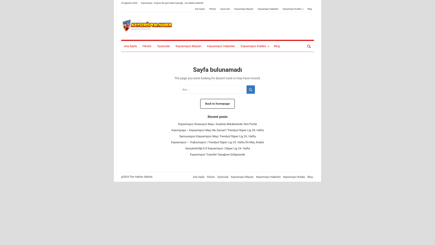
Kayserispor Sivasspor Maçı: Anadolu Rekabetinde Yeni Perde (217, 124)
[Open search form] (309, 46)
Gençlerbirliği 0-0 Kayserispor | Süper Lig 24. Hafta (217, 148)
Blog (310, 9)
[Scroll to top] (428, 238)
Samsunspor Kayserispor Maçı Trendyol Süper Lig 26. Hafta (217, 136)
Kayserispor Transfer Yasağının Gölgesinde (217, 154)
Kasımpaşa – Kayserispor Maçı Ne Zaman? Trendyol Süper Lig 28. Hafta (217, 130)
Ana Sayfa (200, 9)
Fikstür (212, 9)
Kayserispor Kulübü (292, 9)
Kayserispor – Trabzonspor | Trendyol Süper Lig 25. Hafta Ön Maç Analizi (217, 142)
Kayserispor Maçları (243, 9)
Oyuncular (225, 9)
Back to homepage (217, 103)
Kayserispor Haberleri (268, 9)
